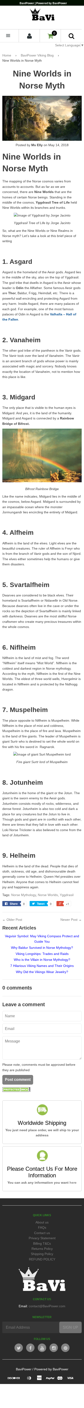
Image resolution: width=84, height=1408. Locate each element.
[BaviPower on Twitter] (18, 1348)
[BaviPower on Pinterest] (65, 1348)
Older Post (14, 919)
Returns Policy (42, 1249)
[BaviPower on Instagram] (53, 1348)
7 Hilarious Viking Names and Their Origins (42, 966)
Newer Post (68, 919)
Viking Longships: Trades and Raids (42, 954)
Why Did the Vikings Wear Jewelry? (42, 972)
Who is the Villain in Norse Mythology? (42, 959)
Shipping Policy (42, 1254)
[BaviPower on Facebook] (30, 1348)
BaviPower (24, 1369)
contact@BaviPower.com (47, 1306)
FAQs (42, 1227)
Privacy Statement (42, 1238)
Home (6, 55)
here (73, 1182)
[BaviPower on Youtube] (42, 1348)
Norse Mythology (23, 895)
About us (42, 1222)
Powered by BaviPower (51, 1369)
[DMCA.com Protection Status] (16, 1091)
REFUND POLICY (42, 1259)
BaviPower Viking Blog (37, 55)
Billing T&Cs (42, 1243)
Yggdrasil (67, 895)
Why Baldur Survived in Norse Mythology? (42, 947)
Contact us (42, 1233)
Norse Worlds (48, 895)
